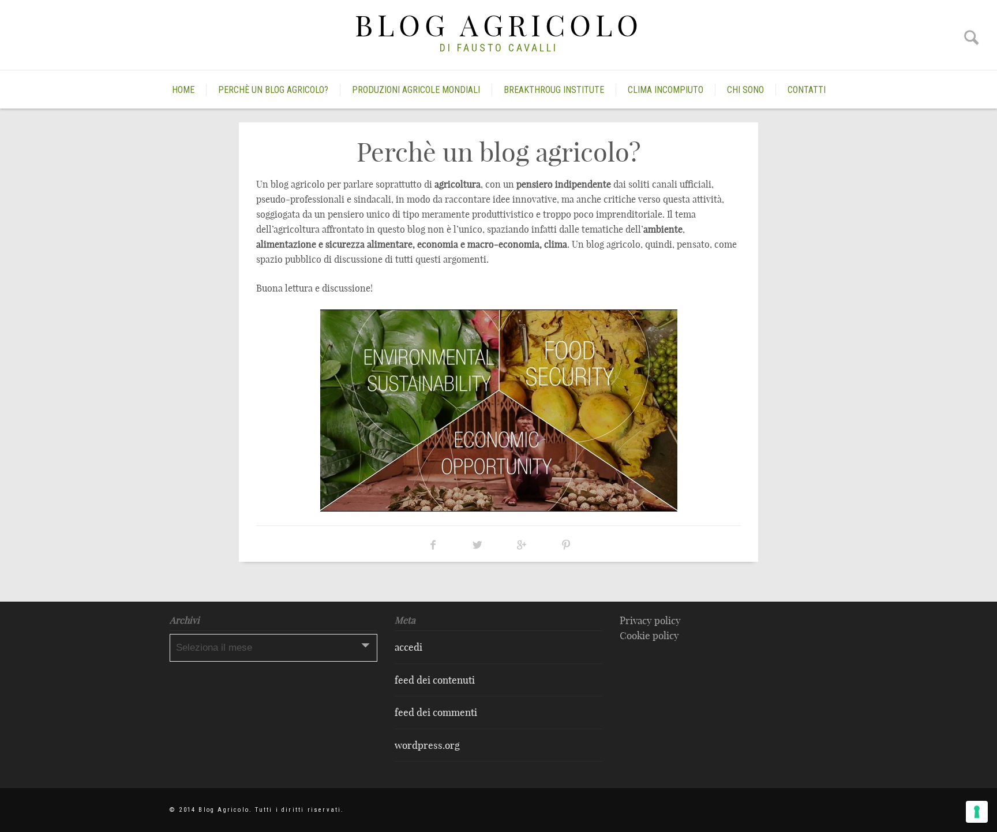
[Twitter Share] (477, 544)
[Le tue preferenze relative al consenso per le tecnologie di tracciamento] (977, 812)
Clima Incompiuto (665, 89)
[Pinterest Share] (566, 544)
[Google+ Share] (522, 544)
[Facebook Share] (433, 544)
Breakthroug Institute (554, 89)
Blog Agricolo (499, 26)
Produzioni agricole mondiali (416, 89)
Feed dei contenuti (435, 680)
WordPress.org (427, 745)
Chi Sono (745, 89)
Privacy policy (650, 620)
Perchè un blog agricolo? (273, 89)
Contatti (807, 89)
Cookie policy (649, 635)
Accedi (408, 647)
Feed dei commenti (436, 712)
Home (183, 89)
